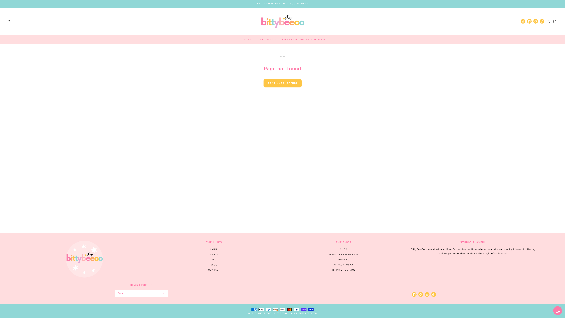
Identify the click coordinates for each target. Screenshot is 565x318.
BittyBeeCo (265, 313)
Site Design (281, 313)
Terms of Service (343, 270)
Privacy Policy (344, 265)
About (214, 254)
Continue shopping (282, 83)
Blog (214, 265)
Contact (214, 270)
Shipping (344, 259)
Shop (343, 249)
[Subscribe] (162, 293)
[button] (9, 21)
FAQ (214, 259)
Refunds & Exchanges (344, 254)
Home (214, 249)
